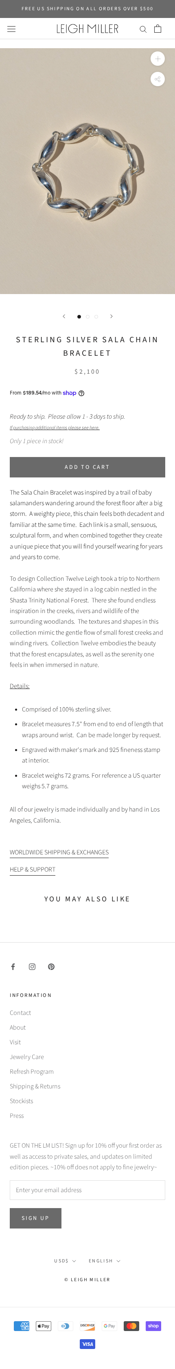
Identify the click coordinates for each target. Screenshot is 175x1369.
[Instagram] (32, 966)
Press (17, 1115)
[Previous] (64, 316)
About (18, 1027)
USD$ (61, 1261)
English (101, 1261)
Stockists (21, 1101)
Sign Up (36, 1218)
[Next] (111, 316)
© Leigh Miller (87, 1279)
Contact (20, 1012)
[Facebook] (13, 966)
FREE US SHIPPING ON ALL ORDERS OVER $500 (88, 8)
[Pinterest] (51, 966)
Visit (15, 1042)
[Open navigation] (11, 28)
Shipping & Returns (35, 1086)
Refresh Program (32, 1071)
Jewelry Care (27, 1056)
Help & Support (32, 869)
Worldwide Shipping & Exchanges (59, 852)
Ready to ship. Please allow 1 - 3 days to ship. (68, 421)
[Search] (143, 28)
